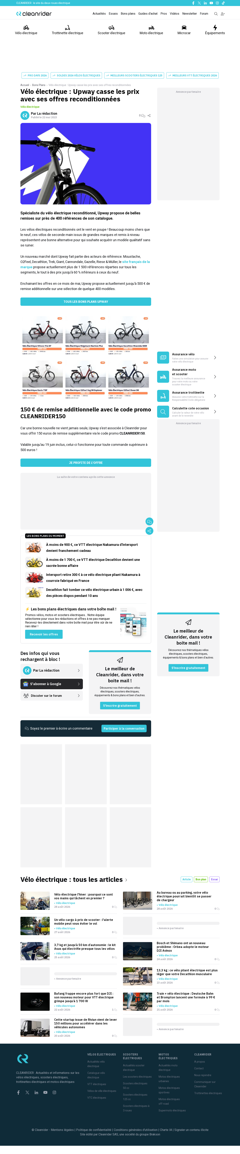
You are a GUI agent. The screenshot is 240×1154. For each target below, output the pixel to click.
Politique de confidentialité (93, 1130)
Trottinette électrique (67, 33)
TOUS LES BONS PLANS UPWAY (86, 302)
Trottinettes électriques (208, 1093)
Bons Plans (38, 85)
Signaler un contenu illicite (191, 1130)
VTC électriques (96, 1097)
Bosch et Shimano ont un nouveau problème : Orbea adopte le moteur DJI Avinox (183, 946)
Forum (204, 13)
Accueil (24, 85)
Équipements (215, 33)
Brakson (154, 1134)
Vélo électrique (26, 33)
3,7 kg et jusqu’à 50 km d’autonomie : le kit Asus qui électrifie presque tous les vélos (85, 947)
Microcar (184, 33)
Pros (163, 13)
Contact (199, 1068)
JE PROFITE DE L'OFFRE (86, 463)
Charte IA (166, 1130)
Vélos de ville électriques (101, 1090)
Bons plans (128, 13)
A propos (199, 1061)
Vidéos (174, 13)
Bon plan (201, 879)
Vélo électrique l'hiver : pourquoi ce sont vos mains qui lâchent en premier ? (83, 896)
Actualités (99, 13)
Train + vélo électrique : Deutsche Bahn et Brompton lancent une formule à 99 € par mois (186, 997)
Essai (214, 879)
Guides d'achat (148, 13)
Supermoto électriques (172, 1110)
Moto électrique (151, 33)
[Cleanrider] (34, 13)
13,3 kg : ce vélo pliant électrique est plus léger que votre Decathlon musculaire (187, 972)
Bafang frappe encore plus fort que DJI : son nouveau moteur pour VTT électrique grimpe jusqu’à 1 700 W (84, 997)
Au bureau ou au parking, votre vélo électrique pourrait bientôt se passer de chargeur (184, 896)
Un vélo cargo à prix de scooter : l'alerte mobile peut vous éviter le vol (83, 921)
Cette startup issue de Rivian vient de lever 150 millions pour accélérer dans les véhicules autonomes (85, 1023)
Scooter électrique (111, 33)
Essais (113, 13)
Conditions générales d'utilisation (136, 1130)
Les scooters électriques (137, 1076)
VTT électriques (96, 1084)
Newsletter (189, 13)
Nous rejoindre (202, 1075)
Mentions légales (62, 1130)
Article (186, 879)
